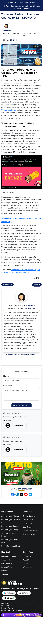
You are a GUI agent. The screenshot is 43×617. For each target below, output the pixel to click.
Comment (7, 386)
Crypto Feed (27, 523)
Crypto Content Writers (32, 531)
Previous (8, 284)
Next (36, 285)
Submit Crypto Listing (9, 530)
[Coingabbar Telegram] (30, 494)
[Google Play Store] (8, 593)
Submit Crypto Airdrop (10, 516)
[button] (20, 482)
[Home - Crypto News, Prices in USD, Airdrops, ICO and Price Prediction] (11, 583)
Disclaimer (5, 571)
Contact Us (27, 556)
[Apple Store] (23, 593)
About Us (26, 560)
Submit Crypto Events (9, 526)
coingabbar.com (29, 308)
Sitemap (4, 574)
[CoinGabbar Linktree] (8, 598)
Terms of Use (6, 560)
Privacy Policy (6, 564)
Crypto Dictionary (29, 516)
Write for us (27, 567)
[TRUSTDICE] (21, 615)
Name (6, 376)
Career (25, 564)
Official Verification (8, 556)
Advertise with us (29, 534)
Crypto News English (26, 2)
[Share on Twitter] (11, 40)
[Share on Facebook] (17, 40)
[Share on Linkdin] (14, 40)
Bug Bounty (27, 527)
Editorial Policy (6, 567)
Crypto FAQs (28, 520)
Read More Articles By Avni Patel (20, 354)
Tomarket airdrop (9, 110)
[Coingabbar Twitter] (21, 494)
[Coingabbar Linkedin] (17, 494)
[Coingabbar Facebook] (13, 494)
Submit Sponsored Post (10, 546)
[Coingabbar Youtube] (26, 494)
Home (10, 2)
